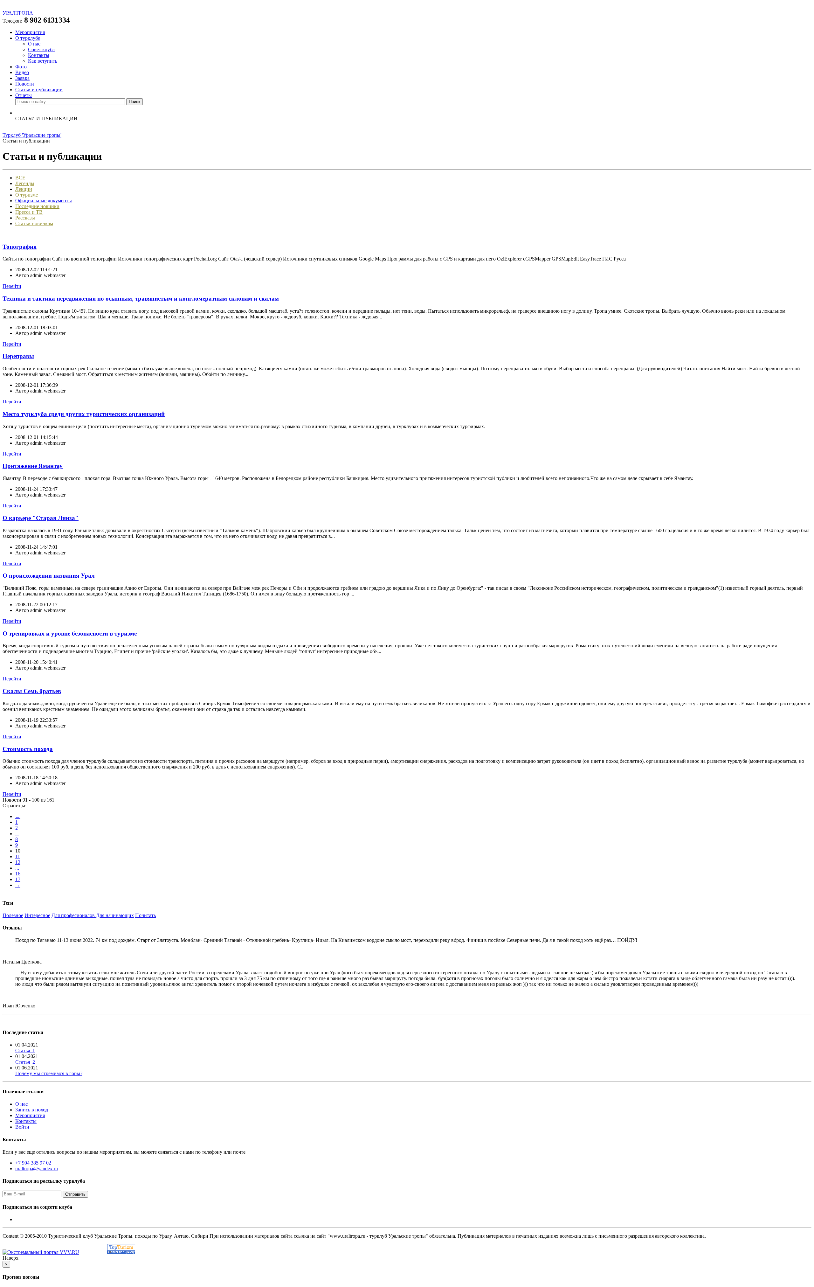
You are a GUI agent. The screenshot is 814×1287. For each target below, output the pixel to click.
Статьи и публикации (39, 89)
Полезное (13, 915)
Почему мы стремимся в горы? (48, 1073)
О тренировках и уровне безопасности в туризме (70, 633)
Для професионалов (74, 915)
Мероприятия (30, 32)
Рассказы (25, 217)
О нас (34, 43)
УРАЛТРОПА (18, 13)
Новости (24, 84)
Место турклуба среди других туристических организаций (84, 414)
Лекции (23, 189)
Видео (22, 72)
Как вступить (42, 61)
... (17, 833)
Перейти (12, 286)
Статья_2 (25, 1062)
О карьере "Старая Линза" (41, 518)
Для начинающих (115, 915)
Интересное (37, 915)
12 (17, 862)
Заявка (22, 78)
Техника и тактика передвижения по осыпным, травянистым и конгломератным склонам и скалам (141, 298)
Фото (21, 66)
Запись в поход (31, 1109)
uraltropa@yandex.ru (36, 1168)
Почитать (145, 915)
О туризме (26, 195)
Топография (20, 246)
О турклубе (27, 38)
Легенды (24, 183)
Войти (22, 1127)
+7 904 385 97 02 (33, 1162)
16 (17, 873)
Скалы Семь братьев (32, 691)
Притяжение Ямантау (33, 466)
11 (17, 856)
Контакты (38, 55)
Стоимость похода (28, 749)
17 (17, 879)
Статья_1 (25, 1050)
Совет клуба (41, 49)
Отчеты (23, 95)
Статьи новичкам (34, 223)
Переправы (18, 356)
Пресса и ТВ (29, 212)
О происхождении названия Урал (49, 575)
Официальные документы (43, 200)
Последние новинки (37, 206)
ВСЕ (20, 177)
